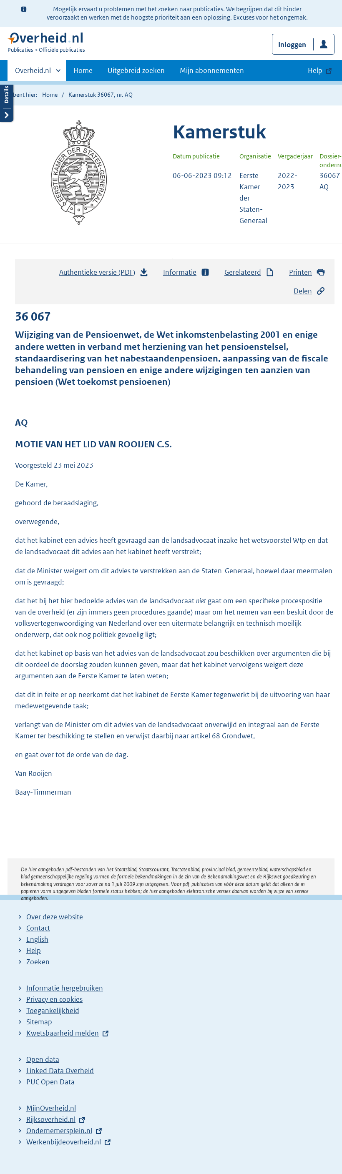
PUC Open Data (50, 1081)
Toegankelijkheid (52, 1010)
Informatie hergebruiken (64, 988)
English (37, 939)
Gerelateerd (242, 272)
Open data (42, 1059)
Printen (300, 272)
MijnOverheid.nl (51, 1108)
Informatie (179, 272)
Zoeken (38, 961)
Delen (303, 291)
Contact (38, 928)
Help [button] (315, 70)
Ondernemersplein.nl (59, 1130)
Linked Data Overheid (60, 1070)
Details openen (6, 101)
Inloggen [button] (292, 44)
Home (83, 70)
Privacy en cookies (54, 999)
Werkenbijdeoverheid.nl (63, 1141)
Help (33, 950)
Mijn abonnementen (212, 70)
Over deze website (54, 916)
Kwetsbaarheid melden (62, 1033)
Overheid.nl (33, 73)
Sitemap (39, 1021)
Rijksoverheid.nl (50, 1119)
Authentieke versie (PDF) (99, 275)
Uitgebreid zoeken (136, 70)
